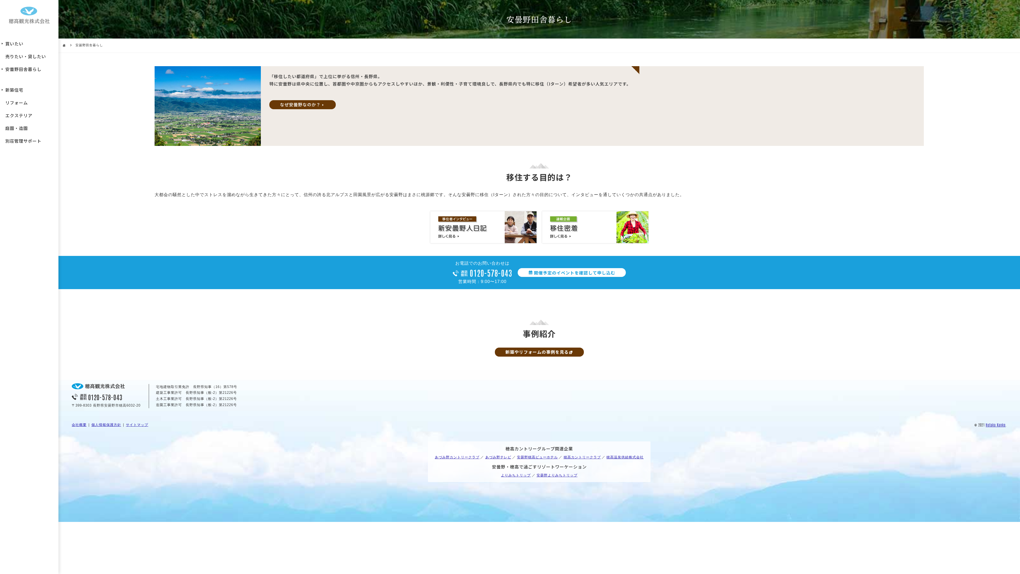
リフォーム (16, 102)
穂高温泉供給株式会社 (625, 457)
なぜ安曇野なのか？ (300, 104)
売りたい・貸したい (25, 56)
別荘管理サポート (23, 141)
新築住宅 (14, 90)
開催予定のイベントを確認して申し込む (574, 272)
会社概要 (79, 425)
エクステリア (18, 115)
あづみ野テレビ (498, 457)
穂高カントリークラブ (582, 457)
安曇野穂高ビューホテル (537, 457)
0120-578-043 (491, 272)
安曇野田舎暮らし (23, 69)
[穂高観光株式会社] (29, 16)
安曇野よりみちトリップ (557, 475)
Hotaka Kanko (996, 425)
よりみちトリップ (516, 475)
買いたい (14, 43)
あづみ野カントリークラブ (457, 457)
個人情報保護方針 (106, 425)
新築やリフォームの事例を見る (537, 352)
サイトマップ (137, 425)
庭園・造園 (16, 128)
